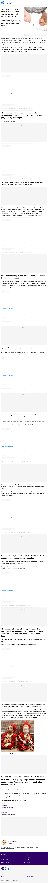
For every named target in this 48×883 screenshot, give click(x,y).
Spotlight (26, 859)
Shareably (3, 854)
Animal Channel (5, 862)
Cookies (26, 872)
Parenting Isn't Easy (29, 857)
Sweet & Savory (5, 859)
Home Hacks (27, 862)
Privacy (3, 876)
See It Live (26, 854)
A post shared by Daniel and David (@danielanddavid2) (12, 108)
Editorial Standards (12, 814)
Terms (2, 874)
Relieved (3, 857)
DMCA (25, 874)
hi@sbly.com (11, 843)
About (2, 872)
